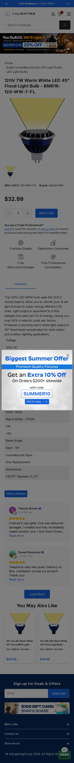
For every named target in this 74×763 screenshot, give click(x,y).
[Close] (68, 355)
